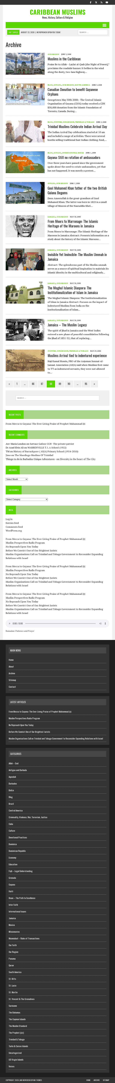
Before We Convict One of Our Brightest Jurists (31, 550)
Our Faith (13, 945)
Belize (11, 790)
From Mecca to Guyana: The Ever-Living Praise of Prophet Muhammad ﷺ (45, 423)
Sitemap (12, 680)
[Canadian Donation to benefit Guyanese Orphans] (25, 103)
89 (60, 384)
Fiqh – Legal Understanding (20, 871)
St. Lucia (12, 985)
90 (69, 384)
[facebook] (90, 2)
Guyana (57, 85)
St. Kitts (12, 978)
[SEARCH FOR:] (93, 32)
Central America (16, 810)
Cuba (11, 823)
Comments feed (14, 526)
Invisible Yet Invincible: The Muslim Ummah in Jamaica (77, 257)
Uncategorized (15, 1052)
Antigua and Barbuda (18, 770)
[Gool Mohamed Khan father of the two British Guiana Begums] (25, 201)
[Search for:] (57, 398)
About (11, 666)
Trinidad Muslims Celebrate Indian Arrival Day (77, 126)
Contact (12, 686)
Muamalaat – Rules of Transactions (24, 938)
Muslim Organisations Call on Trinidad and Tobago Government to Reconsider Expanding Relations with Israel (56, 738)
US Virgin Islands (16, 1059)
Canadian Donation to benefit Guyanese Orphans (73, 92)
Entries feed (12, 523)
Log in (9, 519)
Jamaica (52, 217)
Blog (50, 85)
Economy (12, 857)
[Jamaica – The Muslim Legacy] (25, 338)
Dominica (13, 844)
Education (13, 864)
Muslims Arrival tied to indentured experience (77, 355)
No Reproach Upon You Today (22, 546)
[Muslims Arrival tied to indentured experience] (25, 369)
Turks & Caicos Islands (18, 1046)
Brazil (11, 803)
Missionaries (14, 931)
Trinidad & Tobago (84, 122)
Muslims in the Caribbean (64, 58)
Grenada (12, 877)
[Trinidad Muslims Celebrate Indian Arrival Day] (25, 140)
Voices (11, 1066)
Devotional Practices (18, 837)
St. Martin (13, 992)
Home (11, 659)
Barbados (13, 783)
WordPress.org (14, 530)
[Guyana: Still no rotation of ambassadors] (25, 171)
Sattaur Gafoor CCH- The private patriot (52, 443)
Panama (12, 958)
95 (86, 384)
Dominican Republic (17, 850)
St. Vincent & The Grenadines (21, 999)
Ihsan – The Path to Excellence (22, 898)
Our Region (53, 54)
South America (82, 85)
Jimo (8, 455)
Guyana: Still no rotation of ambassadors (74, 157)
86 (33, 384)
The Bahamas (14, 1012)
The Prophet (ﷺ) (16, 1032)
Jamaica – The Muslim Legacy (67, 324)
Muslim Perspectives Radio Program (25, 542)
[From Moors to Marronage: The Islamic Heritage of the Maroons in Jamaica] (25, 235)
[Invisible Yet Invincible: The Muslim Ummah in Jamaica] (25, 268)
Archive (12, 673)
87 (42, 384)
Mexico (12, 924)
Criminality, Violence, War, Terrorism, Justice (28, 817)
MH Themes (37, 1080)
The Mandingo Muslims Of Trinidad (34, 455)
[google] (101, 2)
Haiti (11, 891)
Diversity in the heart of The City (77, 459)
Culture (58, 122)
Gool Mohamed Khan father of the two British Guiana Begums (77, 190)
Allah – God (13, 763)
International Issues (73, 153)
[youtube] (107, 2)
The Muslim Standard (18, 1025)
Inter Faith (13, 904)
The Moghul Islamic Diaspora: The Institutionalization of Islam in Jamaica (73, 290)
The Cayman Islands (17, 1019)
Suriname (13, 1005)
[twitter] (96, 2)
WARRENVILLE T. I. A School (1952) (47, 447)
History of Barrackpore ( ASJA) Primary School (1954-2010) (45, 451)
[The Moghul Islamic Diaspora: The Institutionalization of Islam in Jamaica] (25, 301)
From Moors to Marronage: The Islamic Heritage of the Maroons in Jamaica (73, 223)
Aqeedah (12, 776)
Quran (11, 965)
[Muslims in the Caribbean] (25, 72)
